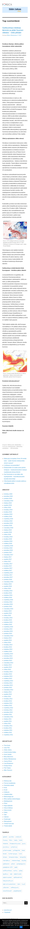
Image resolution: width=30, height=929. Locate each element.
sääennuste (17, 874)
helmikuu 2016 (8, 602)
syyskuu (5, 874)
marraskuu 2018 (8, 527)
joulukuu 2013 (8, 660)
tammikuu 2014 (8, 658)
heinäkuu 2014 (8, 644)
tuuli (23, 884)
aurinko (11, 837)
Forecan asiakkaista (9, 783)
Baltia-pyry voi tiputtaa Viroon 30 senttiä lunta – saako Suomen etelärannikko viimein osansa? (15, 461)
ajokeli (5, 837)
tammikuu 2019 (8, 523)
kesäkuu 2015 (8, 620)
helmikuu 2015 (8, 629)
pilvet (13, 864)
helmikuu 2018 (8, 548)
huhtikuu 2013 (8, 678)
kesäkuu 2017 (8, 566)
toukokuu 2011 (8, 730)
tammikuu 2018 (8, 550)
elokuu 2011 (7, 723)
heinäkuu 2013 (8, 671)
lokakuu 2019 (8, 503)
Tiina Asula (7, 745)
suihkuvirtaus (19, 446)
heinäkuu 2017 (8, 563)
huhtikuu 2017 (8, 570)
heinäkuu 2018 (8, 536)
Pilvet (5, 803)
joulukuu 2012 (8, 687)
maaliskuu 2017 (8, 572)
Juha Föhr (7, 747)
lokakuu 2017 (8, 557)
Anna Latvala (7, 754)
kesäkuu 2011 (8, 728)
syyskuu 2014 (8, 640)
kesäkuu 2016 (8, 593)
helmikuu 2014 (8, 656)
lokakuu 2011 (8, 719)
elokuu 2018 (7, 534)
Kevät (5, 790)
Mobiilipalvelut (8, 801)
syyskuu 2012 (8, 694)
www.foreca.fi (7, 891)
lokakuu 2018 (8, 530)
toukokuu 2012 (8, 703)
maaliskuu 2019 (8, 518)
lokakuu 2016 (8, 584)
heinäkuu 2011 (8, 725)
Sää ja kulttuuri (8, 881)
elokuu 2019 (7, 507)
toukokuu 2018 (8, 541)
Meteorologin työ (8, 796)
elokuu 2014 (7, 642)
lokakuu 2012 (8, 692)
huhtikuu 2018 (8, 543)
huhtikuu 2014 (8, 651)
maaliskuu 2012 (8, 707)
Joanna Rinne (8, 761)
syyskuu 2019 (8, 505)
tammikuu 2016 (8, 604)
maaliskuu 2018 (8, 545)
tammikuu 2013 (8, 685)
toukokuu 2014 (8, 649)
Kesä (5, 787)
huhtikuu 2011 (8, 732)
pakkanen (6, 864)
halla (15, 840)
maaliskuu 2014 (8, 653)
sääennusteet (7, 877)
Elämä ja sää (11, 444)
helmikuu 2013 (8, 683)
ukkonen (6, 887)
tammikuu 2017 (8, 577)
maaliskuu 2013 (8, 680)
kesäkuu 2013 (8, 674)
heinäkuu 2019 (8, 509)
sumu (15, 870)
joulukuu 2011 (8, 714)
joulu (24, 843)
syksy (20, 870)
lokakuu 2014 (8, 638)
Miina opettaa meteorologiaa (12, 799)
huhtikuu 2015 (8, 624)
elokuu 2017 (7, 561)
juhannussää (7, 850)
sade (15, 867)
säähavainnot (18, 877)
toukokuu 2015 (8, 622)
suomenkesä (5, 448)
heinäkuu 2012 (8, 698)
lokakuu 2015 (8, 611)
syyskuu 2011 (8, 721)
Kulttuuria (6, 792)
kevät (5, 854)
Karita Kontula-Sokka (10, 752)
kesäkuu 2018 (8, 539)
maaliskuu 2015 (8, 626)
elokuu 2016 (7, 588)
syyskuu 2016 (8, 586)
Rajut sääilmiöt (8, 805)
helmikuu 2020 (8, 494)
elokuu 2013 (7, 669)
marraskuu (6, 860)
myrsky (24, 860)
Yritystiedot (7, 912)
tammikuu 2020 (8, 496)
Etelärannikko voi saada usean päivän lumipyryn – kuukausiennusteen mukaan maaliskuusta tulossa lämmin (15, 470)
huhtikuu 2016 (8, 597)
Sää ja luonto (7, 810)
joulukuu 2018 (8, 525)
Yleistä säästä (8, 826)
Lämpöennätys (17, 444)
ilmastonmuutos (12, 446)
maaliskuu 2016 (8, 599)
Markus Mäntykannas (12, 35)
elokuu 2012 (7, 696)
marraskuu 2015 (8, 608)
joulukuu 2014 (8, 633)
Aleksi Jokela (8, 750)
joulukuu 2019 (8, 498)
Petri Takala (7, 768)
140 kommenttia (14, 448)
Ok (21, 927)
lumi (20, 854)
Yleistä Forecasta (9, 823)
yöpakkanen (17, 891)
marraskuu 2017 (8, 554)
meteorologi (16, 860)
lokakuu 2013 (8, 665)
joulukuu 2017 (8, 552)
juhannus (14, 847)
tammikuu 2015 (8, 631)
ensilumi (18, 837)
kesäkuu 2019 (8, 512)
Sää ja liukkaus (8, 808)
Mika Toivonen (8, 770)
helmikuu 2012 (8, 710)
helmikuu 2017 (8, 575)
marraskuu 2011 (8, 716)
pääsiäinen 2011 (8, 867)
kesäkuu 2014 (8, 647)
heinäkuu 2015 (8, 617)
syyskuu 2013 (8, 667)
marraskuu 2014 (8, 635)
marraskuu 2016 (8, 581)
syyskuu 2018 (8, 532)
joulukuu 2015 (8, 606)
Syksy (5, 812)
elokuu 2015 (7, 615)
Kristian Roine (8, 765)
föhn (10, 840)
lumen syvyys (12, 854)
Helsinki (5, 843)
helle (20, 840)
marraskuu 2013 (8, 662)
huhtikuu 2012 (8, 705)
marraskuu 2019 (8, 500)
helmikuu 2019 (8, 521)
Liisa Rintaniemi (8, 763)
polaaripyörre (21, 864)
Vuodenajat (7, 819)
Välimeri (6, 817)
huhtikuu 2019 (8, 516)
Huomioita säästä (9, 785)
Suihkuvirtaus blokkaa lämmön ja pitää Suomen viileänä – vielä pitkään (12, 30)
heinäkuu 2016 (8, 590)
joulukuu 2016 (8, 579)
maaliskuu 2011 (8, 734)
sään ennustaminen (9, 884)
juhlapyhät (16, 850)
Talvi (5, 814)
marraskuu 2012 (8, 689)
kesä (23, 850)
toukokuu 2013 (8, 676)
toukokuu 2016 (8, 595)
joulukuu (6, 847)
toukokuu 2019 (8, 514)
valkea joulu (15, 887)
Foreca (5, 840)
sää (11, 874)
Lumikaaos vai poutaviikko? (12, 465)
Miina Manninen (8, 756)
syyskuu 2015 (8, 613)
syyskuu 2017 (8, 559)
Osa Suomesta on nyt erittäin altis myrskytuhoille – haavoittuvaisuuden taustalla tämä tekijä (14, 476)
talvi (18, 884)
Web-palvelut (7, 821)
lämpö (5, 857)
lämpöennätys (13, 857)
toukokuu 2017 (8, 568)
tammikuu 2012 (8, 712)
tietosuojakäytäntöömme (12, 927)
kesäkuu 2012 (8, 701)
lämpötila (23, 857)
